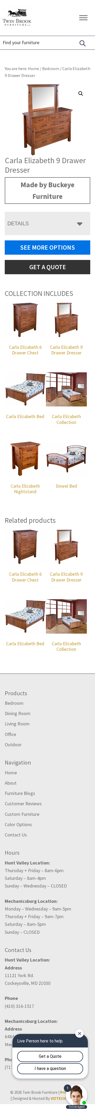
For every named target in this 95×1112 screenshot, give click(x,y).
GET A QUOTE (47, 267)
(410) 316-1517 (19, 1006)
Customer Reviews (23, 803)
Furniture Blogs (20, 793)
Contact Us (16, 835)
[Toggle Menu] (83, 17)
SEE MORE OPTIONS (47, 247)
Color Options (18, 824)
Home (11, 773)
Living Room (17, 724)
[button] (81, 93)
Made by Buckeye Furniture (47, 190)
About (11, 783)
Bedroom (50, 68)
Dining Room (17, 713)
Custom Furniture (22, 814)
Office (10, 734)
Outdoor (13, 745)
